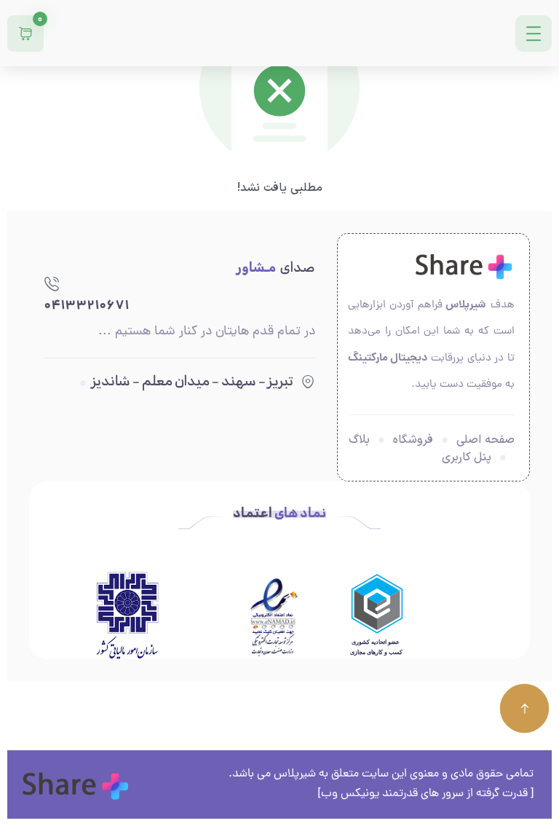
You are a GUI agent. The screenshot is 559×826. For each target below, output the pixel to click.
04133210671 (86, 306)
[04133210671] (52, 283)
